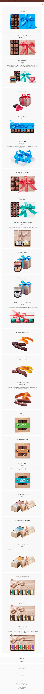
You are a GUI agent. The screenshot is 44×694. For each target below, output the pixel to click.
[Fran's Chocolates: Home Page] (22, 680)
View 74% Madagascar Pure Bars (22, 503)
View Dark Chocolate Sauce (22, 287)
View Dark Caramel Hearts (22, 100)
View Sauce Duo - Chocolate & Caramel (22, 234)
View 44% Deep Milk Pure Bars (22, 557)
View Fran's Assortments (22, 19)
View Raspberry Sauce (22, 261)
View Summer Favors (22, 126)
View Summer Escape (22, 72)
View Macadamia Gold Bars (22, 585)
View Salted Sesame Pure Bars (22, 529)
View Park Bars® (22, 611)
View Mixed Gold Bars (22, 638)
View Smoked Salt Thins (22, 448)
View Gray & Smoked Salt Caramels (22, 45)
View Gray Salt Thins (22, 476)
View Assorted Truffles (22, 207)
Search (40, 4)
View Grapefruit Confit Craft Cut (22, 394)
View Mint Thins (22, 422)
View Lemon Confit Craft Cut (22, 367)
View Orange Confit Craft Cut (22, 341)
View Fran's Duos (22, 153)
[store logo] (22, 4)
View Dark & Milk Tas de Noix (22, 181)
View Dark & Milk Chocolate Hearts (22, 314)
